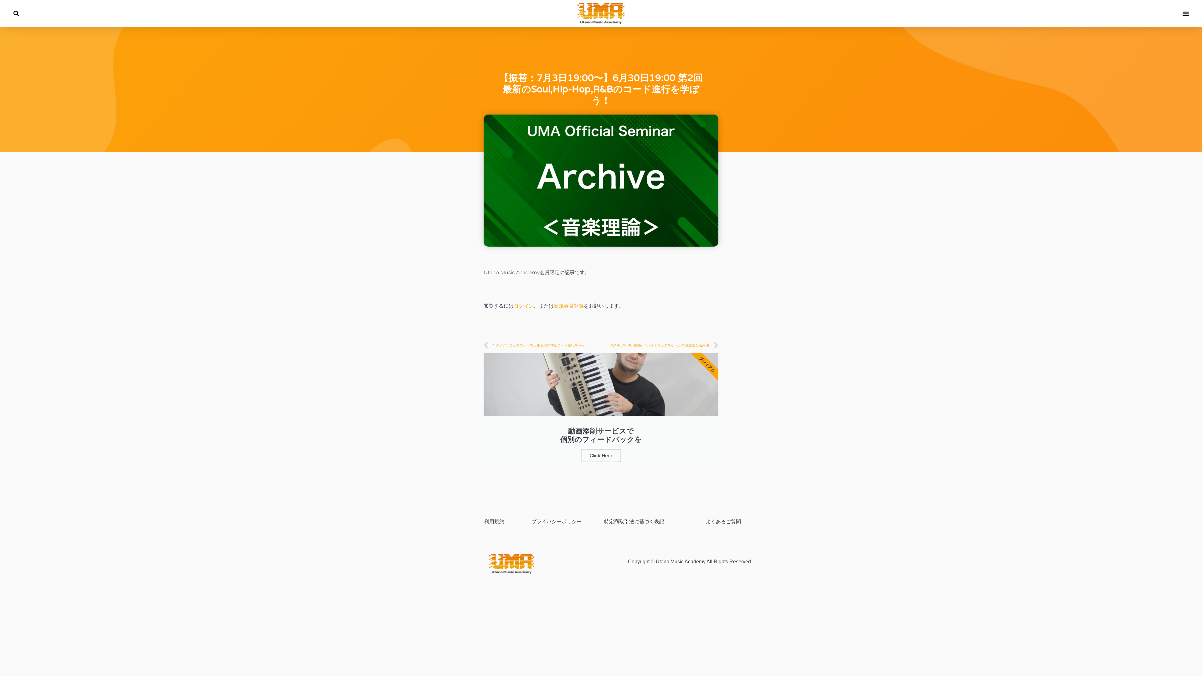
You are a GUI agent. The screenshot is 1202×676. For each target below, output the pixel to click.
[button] (16, 13)
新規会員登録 (569, 306)
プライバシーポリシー (557, 521)
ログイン (524, 306)
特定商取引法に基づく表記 (634, 521)
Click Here (601, 455)
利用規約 (494, 521)
